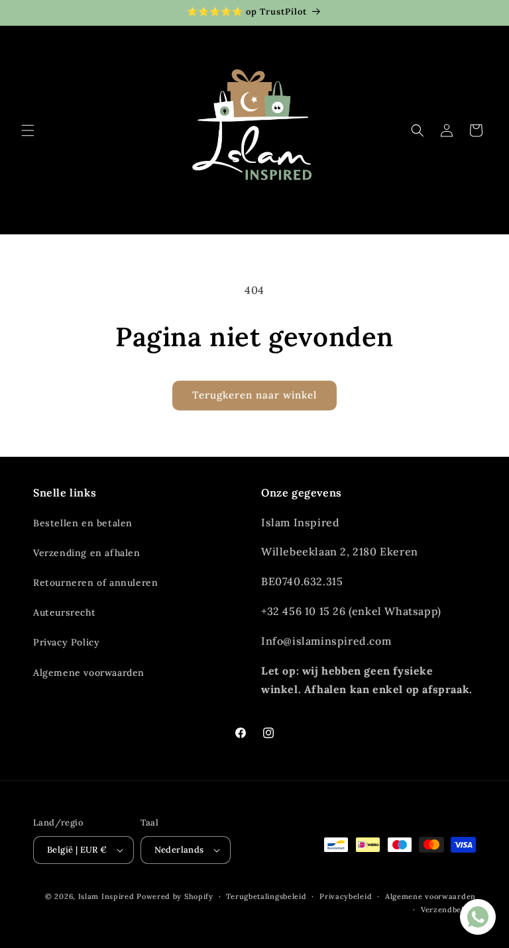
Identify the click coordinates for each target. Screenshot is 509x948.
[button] (27, 130)
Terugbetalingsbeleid (266, 896)
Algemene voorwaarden (88, 673)
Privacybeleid (345, 896)
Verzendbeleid (448, 909)
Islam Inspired (106, 896)
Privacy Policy (66, 642)
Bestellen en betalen (83, 523)
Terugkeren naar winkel (254, 395)
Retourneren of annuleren (95, 583)
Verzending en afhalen (87, 553)
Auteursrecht (64, 612)
